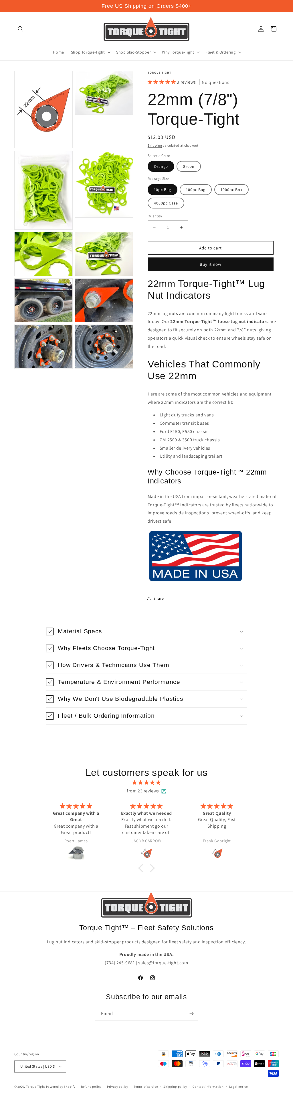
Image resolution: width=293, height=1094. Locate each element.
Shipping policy (175, 1087)
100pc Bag (195, 189)
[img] (146, 782)
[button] (20, 29)
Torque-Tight (35, 1087)
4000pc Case (166, 203)
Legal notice (238, 1087)
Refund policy (91, 1087)
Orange (161, 166)
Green (189, 166)
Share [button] (158, 598)
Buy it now (210, 264)
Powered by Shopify (61, 1087)
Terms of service (146, 1087)
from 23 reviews (143, 791)
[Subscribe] (191, 1013)
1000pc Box (231, 189)
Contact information (208, 1087)
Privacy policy (117, 1087)
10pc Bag (162, 189)
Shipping (155, 145)
